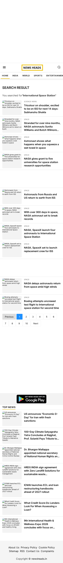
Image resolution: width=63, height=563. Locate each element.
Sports (38, 75)
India (15, 75)
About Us (13, 547)
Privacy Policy (29, 547)
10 (26, 323)
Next (35, 323)
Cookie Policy (47, 547)
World (26, 75)
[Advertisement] (31, 31)
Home (5, 75)
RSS (22, 551)
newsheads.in (39, 558)
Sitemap (14, 551)
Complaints (47, 551)
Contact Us (32, 551)
